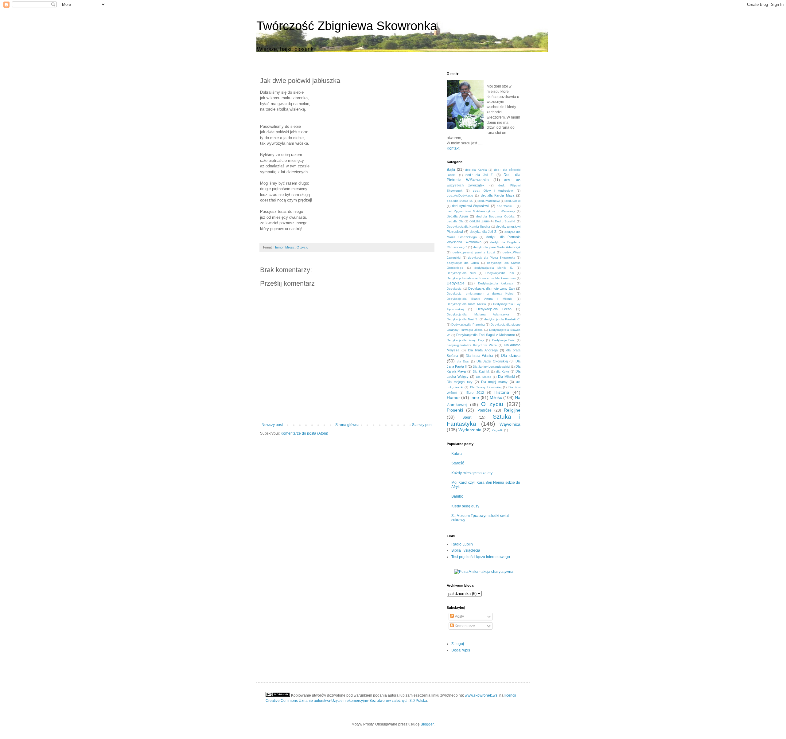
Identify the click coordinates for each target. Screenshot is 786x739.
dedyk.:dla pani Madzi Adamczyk (496, 247)
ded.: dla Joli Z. (479, 175)
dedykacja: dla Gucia (463, 262)
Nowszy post (272, 425)
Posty (459, 616)
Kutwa (456, 454)
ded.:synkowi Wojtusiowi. (471, 206)
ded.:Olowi (512, 200)
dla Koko (502, 371)
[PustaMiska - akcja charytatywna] (483, 571)
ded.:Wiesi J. (506, 206)
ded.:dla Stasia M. (460, 200)
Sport (466, 417)
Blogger (427, 724)
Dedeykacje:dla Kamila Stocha (468, 226)
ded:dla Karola (476, 169)
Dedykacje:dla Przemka (467, 324)
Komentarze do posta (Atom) (304, 433)
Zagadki (497, 430)
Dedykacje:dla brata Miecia (466, 304)
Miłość (290, 247)
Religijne (512, 410)
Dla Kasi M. (481, 371)
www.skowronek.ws (481, 695)
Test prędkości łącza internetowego (480, 557)
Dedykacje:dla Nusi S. (462, 319)
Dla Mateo (483, 376)
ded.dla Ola (455, 221)
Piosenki (455, 410)
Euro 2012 (475, 392)
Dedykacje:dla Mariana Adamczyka (478, 314)
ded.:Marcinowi (489, 200)
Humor (278, 247)
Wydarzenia (469, 429)
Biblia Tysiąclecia (465, 550)
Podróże (484, 410)
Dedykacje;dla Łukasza (495, 283)
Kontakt (453, 148)
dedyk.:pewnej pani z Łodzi (474, 252)
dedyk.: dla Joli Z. (483, 231)
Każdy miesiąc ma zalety (471, 473)
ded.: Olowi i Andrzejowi (493, 190)
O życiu (302, 247)
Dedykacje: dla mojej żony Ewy (491, 288)
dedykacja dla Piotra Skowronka (491, 257)
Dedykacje (456, 283)
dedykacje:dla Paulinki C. (502, 319)
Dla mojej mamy (494, 382)
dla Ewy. (463, 361)
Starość (457, 463)
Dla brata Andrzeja (483, 350)
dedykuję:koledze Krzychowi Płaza (472, 345)
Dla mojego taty (460, 382)
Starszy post (422, 425)
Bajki (451, 169)
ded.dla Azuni (457, 216)
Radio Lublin (462, 544)
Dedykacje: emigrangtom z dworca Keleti (480, 293)
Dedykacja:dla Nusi (461, 273)
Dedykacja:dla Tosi (499, 273)
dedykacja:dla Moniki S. (493, 267)
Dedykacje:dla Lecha (494, 309)
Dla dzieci (510, 355)
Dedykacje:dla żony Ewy (465, 340)
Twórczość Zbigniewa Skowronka (346, 26)
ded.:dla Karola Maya (497, 195)
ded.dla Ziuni (478, 221)
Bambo (457, 496)
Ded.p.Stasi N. (505, 221)
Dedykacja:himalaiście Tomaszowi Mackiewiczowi (481, 278)
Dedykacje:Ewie (503, 340)
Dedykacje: (454, 288)
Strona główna (347, 425)
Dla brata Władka (479, 356)
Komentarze (464, 626)
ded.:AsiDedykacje (460, 195)
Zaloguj (457, 644)
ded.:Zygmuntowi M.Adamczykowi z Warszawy (481, 211)
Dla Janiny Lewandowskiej (491, 366)
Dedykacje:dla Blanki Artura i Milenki (479, 298)
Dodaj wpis (460, 650)
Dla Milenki (506, 376)
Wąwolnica (510, 424)
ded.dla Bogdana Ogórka (495, 216)
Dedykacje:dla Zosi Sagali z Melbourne (485, 335)
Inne (474, 397)
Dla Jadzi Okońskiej (492, 361)
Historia (501, 392)
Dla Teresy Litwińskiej (485, 387)
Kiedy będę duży (465, 506)
